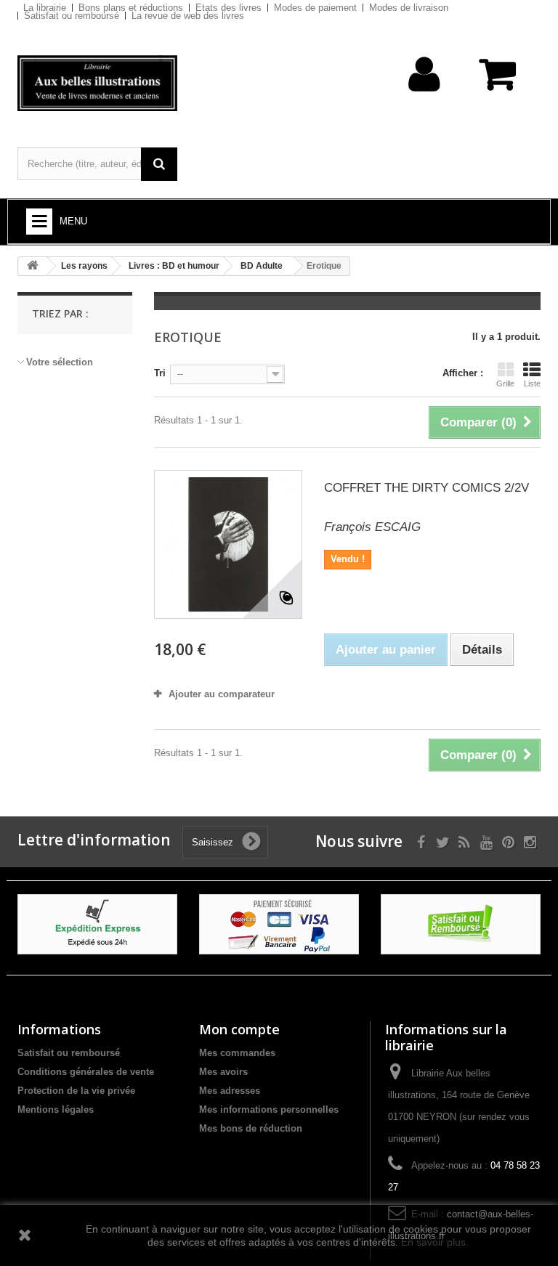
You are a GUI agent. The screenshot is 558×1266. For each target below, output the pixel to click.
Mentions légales (55, 1109)
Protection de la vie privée (76, 1090)
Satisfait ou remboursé (71, 15)
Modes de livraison (408, 7)
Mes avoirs (223, 1071)
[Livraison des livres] (97, 923)
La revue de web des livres (188, 15)
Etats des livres (228, 7)
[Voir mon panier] (499, 81)
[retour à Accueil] (32, 266)
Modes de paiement (315, 7)
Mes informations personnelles (269, 1109)
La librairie (44, 7)
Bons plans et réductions (130, 7)
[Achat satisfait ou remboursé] (461, 923)
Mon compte (239, 1029)
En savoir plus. (435, 1242)
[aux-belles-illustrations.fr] (97, 83)
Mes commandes (237, 1052)
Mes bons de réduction (250, 1128)
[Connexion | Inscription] (424, 96)
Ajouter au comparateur (222, 694)
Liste (532, 383)
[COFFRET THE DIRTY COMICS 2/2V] (228, 544)
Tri (160, 373)
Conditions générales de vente (85, 1071)
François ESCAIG (372, 527)
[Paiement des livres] (279, 923)
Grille (505, 383)
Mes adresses (229, 1090)
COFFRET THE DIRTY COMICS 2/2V (426, 488)
